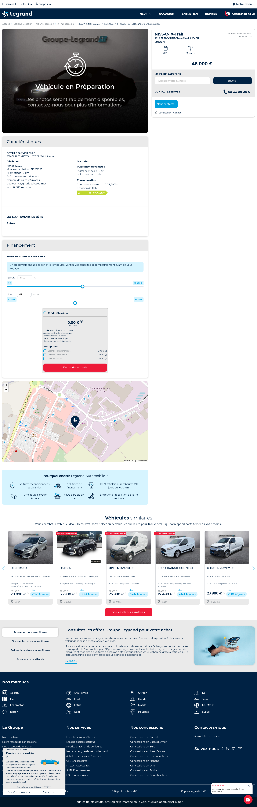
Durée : (23, 294)
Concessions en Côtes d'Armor (148, 741)
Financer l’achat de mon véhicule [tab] (30, 641)
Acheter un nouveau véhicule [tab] (30, 632)
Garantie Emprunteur (57, 355)
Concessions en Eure (142, 746)
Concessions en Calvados (145, 737)
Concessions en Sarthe (144, 770)
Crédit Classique (58, 313)
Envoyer (232, 80)
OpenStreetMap (140, 460)
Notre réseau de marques (17, 746)
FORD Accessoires (77, 775)
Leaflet (127, 460)
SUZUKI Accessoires (78, 770)
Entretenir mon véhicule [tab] (30, 659)
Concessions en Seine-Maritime (149, 775)
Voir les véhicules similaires (128, 612)
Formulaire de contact (207, 736)
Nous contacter (166, 104)
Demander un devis (75, 367)
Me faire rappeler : (168, 74)
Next (253, 567)
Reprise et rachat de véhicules (84, 746)
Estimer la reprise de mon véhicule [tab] (30, 650)
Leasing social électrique (80, 741)
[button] (75, 422)
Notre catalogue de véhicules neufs (87, 751)
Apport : (21, 277)
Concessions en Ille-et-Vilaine (147, 751)
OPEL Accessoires (76, 760)
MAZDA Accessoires (78, 765)
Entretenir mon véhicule (81, 737)
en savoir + (71, 661)
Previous (3, 567)
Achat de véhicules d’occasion (84, 756)
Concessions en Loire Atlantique (149, 756)
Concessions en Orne (143, 765)
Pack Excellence (55, 358)
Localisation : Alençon (170, 112)
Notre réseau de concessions (19, 741)
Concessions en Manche (144, 760)
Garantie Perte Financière (59, 351)
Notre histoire (10, 737)
